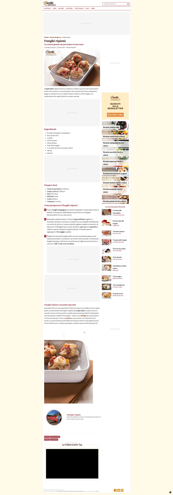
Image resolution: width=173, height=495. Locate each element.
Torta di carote (118, 294)
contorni (47, 439)
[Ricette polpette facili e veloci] (115, 194)
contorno (68, 318)
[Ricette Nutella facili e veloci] (115, 185)
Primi (54, 8)
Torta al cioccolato (119, 249)
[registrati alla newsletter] (115, 119)
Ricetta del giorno (55, 37)
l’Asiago (83, 316)
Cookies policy (66, 491)
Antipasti (47, 8)
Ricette (46, 37)
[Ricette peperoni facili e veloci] (115, 166)
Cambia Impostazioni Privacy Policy (76, 491)
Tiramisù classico (119, 231)
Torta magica (117, 276)
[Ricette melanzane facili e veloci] (115, 148)
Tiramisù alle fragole (120, 240)
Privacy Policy (59, 491)
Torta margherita (119, 285)
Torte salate (79, 8)
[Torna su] (170, 492)
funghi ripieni (54, 439)
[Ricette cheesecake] (115, 129)
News (93, 8)
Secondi (61, 8)
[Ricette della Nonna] (49, 5)
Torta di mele (117, 257)
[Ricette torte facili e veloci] (115, 138)
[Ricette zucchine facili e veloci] (115, 157)
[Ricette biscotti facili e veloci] (115, 175)
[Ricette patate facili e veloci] (115, 203)
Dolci (87, 8)
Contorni (69, 8)
